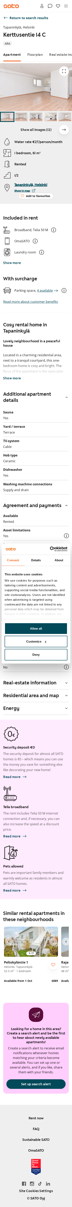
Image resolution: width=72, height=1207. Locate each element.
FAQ (36, 1129)
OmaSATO (36, 1150)
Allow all (36, 628)
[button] (53, 230)
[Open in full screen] (64, 71)
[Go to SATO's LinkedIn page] (48, 1183)
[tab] (12, 54)
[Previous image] (9, 942)
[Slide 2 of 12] (21, 117)
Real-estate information (29, 683)
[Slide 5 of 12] (65, 117)
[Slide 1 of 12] (7, 117)
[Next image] (64, 129)
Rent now (36, 1118)
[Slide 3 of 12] (36, 117)
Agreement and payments (32, 505)
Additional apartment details (27, 397)
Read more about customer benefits (30, 301)
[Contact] (50, 6)
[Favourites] (58, 6)
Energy (11, 708)
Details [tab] (36, 560)
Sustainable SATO (36, 1140)
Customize (33, 641)
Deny (36, 654)
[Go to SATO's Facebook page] (24, 1183)
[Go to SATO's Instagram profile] (32, 1183)
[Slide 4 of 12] (50, 117)
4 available (45, 290)
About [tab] (59, 560)
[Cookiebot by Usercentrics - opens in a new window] (50, 549)
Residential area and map (31, 695)
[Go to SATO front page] (11, 6)
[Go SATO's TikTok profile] (40, 1183)
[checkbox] (53, 965)
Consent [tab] (13, 560)
